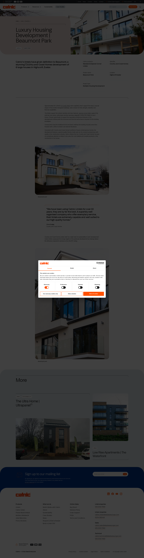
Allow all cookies (93, 293)
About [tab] (94, 268)
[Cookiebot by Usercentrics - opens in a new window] (97, 263)
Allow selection (72, 293)
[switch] (63, 287)
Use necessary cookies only (50, 293)
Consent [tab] (49, 268)
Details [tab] (72, 268)
